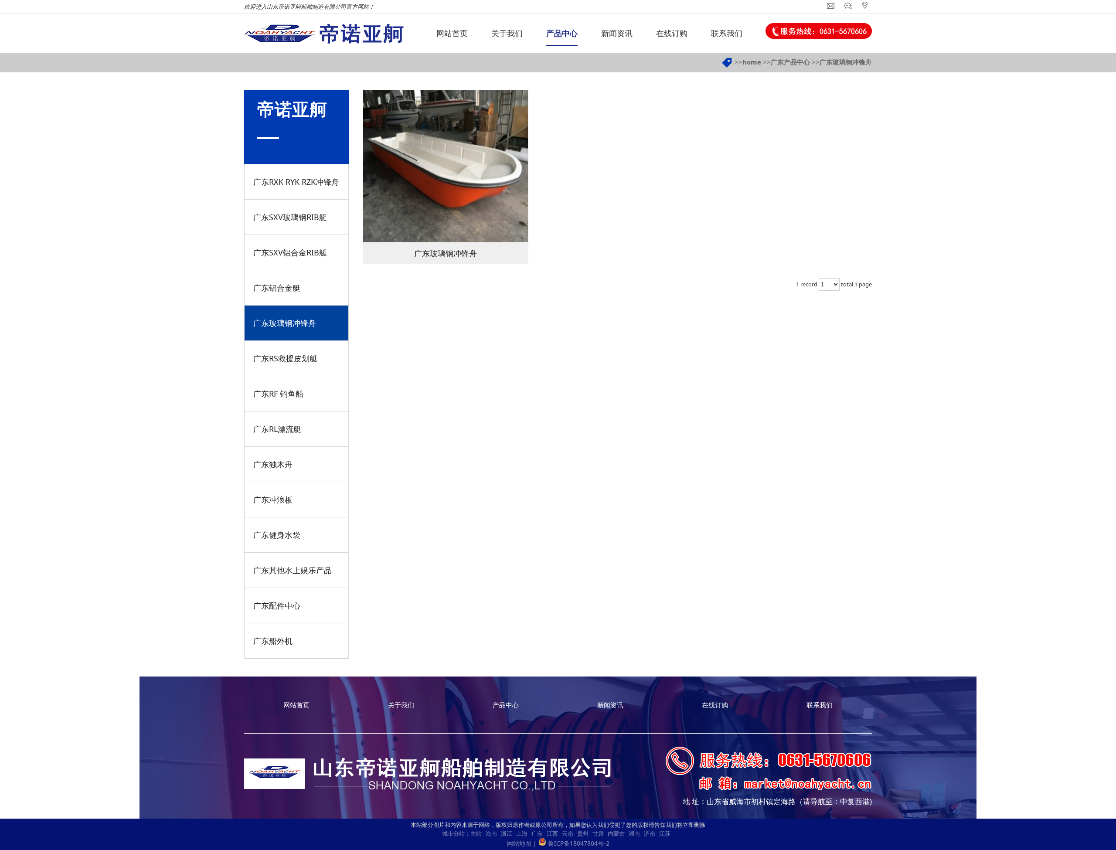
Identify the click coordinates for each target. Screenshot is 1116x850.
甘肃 (598, 833)
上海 (521, 833)
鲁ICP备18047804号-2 (578, 843)
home (751, 62)
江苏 (664, 833)
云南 (567, 833)
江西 (552, 833)
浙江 (506, 833)
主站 (476, 833)
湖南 (634, 833)
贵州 (583, 833)
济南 (649, 833)
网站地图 (519, 843)
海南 (491, 833)
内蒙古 (616, 833)
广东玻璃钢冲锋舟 (846, 62)
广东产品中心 (790, 62)
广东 (537, 833)
